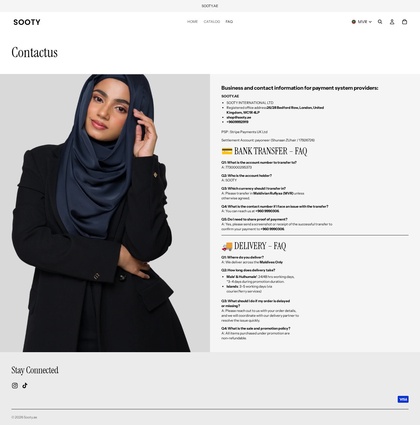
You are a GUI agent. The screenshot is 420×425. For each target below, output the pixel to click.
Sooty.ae (30, 417)
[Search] (380, 21)
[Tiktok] (24, 385)
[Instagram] (14, 385)
